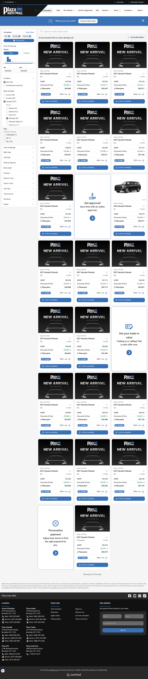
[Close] (143, 20)
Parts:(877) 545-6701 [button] (12, 660)
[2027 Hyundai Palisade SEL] (55, 55)
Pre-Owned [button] (68, 10)
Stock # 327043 (45, 402)
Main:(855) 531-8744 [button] (12, 654)
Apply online (55, 616)
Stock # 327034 (81, 468)
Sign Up (123, 630)
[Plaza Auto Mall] (13, 10)
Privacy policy (56, 619)
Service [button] (105, 10)
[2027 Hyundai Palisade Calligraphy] (92, 518)
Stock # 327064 (45, 336)
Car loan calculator (82, 616)
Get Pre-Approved (85, 10)
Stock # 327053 (45, 71)
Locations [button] (128, 10)
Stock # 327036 (45, 203)
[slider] (3, 63)
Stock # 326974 (118, 203)
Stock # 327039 (81, 71)
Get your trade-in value (88, 21)
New (58, 10)
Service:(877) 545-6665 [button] (13, 657)
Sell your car (79, 612)
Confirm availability (51, 101)
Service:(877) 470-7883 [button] (37, 638)
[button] (10, 2)
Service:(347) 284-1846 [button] (37, 619)
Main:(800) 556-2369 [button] (12, 635)
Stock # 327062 (45, 269)
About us (78, 609)
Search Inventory (44, 10)
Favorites (120, 2)
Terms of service (81, 619)
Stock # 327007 (81, 269)
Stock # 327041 (81, 336)
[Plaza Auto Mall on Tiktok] (143, 595)
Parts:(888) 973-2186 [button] (37, 641)
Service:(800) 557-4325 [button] (13, 638)
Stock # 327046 (81, 534)
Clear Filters (30, 32)
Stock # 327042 (118, 71)
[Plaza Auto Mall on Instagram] (138, 595)
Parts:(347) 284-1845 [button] (37, 622)
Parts (116, 10)
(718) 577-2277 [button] (35, 654)
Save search (20, 40)
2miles (68, 77)
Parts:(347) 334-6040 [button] (12, 622)
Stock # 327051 (81, 137)
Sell (97, 10)
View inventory (56, 609)
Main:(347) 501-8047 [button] (12, 616)
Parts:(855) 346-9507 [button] (12, 641)
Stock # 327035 (45, 468)
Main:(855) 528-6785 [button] (36, 616)
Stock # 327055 (45, 137)
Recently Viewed (137, 2)
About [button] (139, 10)
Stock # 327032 (81, 402)
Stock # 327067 (118, 137)
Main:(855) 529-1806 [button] (36, 635)
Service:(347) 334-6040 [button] (13, 619)
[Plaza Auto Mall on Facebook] (128, 595)
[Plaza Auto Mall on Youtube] (133, 595)
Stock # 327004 (118, 269)
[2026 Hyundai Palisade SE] (129, 187)
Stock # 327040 (118, 402)
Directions (54, 612)
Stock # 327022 (118, 468)
